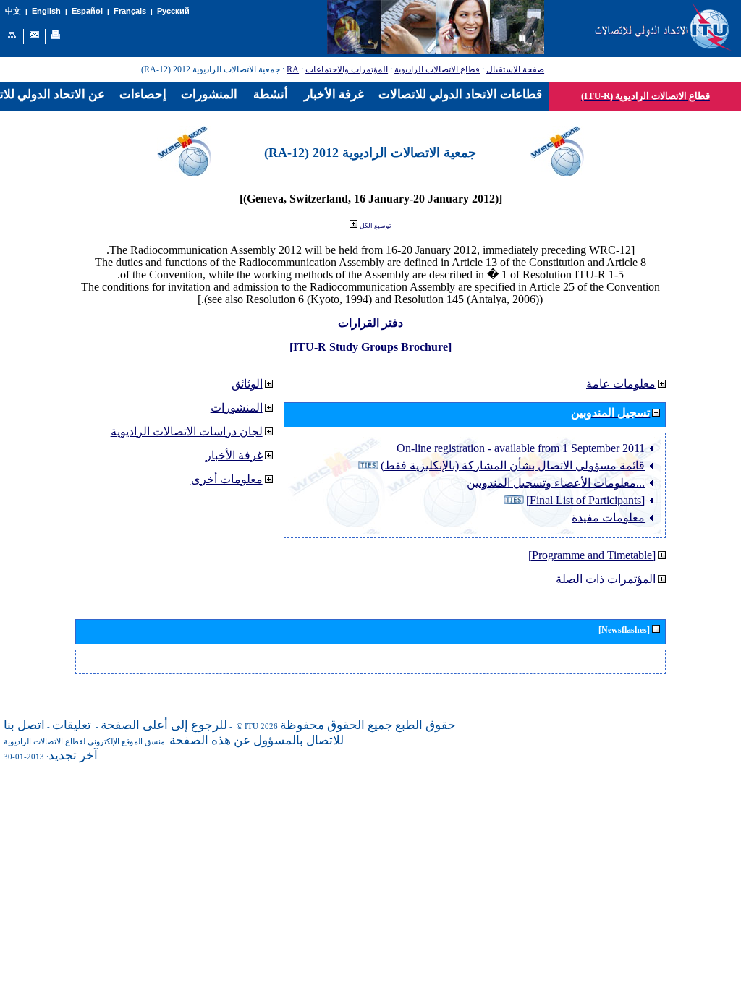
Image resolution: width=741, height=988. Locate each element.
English (46, 11)
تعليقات (71, 725)
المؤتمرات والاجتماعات (346, 69)
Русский (173, 11)
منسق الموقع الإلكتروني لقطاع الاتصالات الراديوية (84, 742)
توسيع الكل (375, 225)
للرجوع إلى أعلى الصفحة (164, 725)
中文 (13, 11)
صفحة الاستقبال (515, 69)
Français (130, 11)
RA (293, 69)
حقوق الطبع (425, 725)
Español (87, 11)
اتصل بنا (24, 725)
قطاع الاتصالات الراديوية (437, 69)
